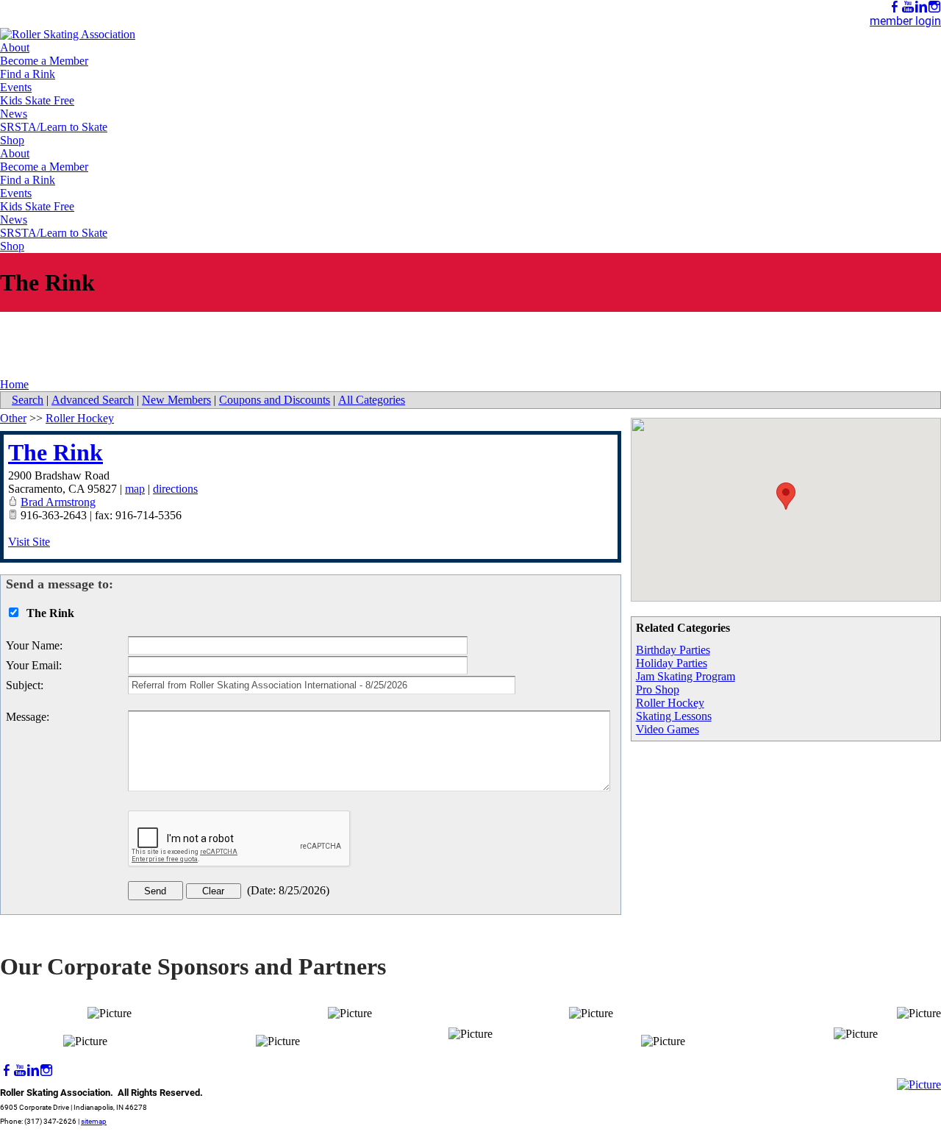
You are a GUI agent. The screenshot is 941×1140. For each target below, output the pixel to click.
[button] (785, 496)
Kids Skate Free (37, 100)
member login (905, 21)
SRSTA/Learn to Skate (53, 127)
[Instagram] (934, 7)
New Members (176, 399)
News (13, 113)
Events (16, 87)
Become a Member (44, 60)
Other (13, 418)
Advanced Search (92, 399)
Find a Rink (27, 74)
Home (14, 384)
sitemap (94, 1121)
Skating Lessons (674, 716)
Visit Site (29, 541)
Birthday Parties (673, 650)
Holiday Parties (671, 663)
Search (27, 399)
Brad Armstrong (58, 502)
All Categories (371, 399)
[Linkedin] (921, 7)
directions (175, 488)
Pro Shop (657, 689)
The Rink (55, 452)
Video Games (667, 729)
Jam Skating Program (685, 676)
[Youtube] (908, 7)
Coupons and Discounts (274, 399)
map (135, 488)
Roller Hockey (670, 703)
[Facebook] (895, 7)
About (14, 47)
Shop (12, 140)
